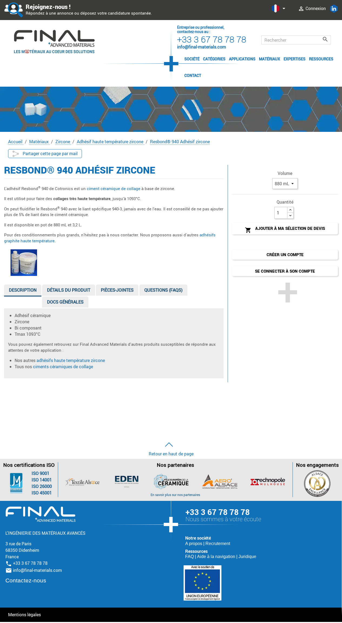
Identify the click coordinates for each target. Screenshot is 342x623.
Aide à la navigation (216, 556)
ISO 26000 (42, 486)
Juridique (247, 556)
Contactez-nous (25, 580)
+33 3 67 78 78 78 (211, 39)
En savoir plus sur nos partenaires (175, 494)
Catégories (214, 58)
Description (22, 290)
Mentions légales (24, 615)
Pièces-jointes (117, 290)
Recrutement (217, 543)
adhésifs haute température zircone (70, 360)
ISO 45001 (42, 493)
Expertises (295, 58)
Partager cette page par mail (50, 153)
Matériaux (269, 58)
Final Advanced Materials (40, 514)
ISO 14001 (42, 480)
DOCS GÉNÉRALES (65, 302)
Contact (192, 75)
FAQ (190, 556)
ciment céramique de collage (113, 188)
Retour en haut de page (171, 454)
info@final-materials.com (37, 570)
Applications (242, 58)
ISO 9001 (40, 473)
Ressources (321, 58)
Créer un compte (285, 254)
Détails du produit (68, 290)
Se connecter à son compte (285, 271)
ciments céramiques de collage (63, 367)
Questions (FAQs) (163, 290)
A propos (194, 543)
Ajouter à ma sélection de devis (285, 229)
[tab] (22, 291)
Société (192, 58)
